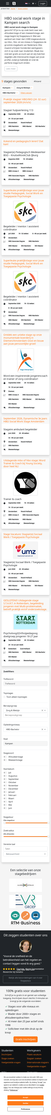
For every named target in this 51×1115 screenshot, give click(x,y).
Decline (25, 1103)
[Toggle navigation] (7, 3)
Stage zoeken (7, 1058)
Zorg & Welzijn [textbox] (13, 710)
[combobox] (25, 710)
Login (42, 3)
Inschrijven (6, 1054)
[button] (27, 3)
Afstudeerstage (15, 756)
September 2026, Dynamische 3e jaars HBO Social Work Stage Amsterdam (25, 420)
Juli (9, 772)
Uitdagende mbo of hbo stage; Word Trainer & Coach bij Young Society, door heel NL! (24, 463)
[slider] (5, 823)
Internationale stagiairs (38, 1062)
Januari (11, 792)
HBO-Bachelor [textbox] (12, 729)
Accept (25, 1097)
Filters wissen (26, 93)
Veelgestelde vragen (11, 1062)
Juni (10, 808)
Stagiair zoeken (34, 1058)
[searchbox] (25, 715)
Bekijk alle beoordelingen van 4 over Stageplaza (25, 979)
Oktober (12, 782)
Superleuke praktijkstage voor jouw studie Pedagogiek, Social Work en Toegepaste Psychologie (23, 193)
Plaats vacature (34, 1054)
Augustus (12, 775)
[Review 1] (19, 970)
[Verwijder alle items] (42, 710)
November (13, 785)
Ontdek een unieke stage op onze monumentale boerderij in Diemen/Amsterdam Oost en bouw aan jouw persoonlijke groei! (23, 339)
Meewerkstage (15, 760)
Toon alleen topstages (16, 697)
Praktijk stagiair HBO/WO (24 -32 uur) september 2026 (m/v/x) (24, 101)
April (10, 801)
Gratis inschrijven (26, 1039)
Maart (11, 798)
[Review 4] (32, 970)
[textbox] (24, 853)
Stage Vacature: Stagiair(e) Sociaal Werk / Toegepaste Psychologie (22, 536)
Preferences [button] (14, 1090)
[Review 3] (28, 970)
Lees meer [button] (11, 68)
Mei (10, 805)
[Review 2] (23, 970)
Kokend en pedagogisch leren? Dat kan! (23, 143)
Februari (12, 795)
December (13, 788)
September (13, 779)
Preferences (25, 1109)
